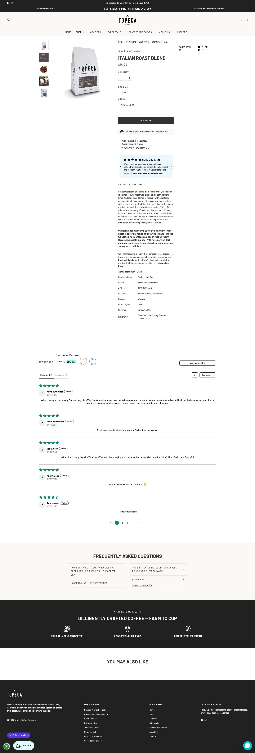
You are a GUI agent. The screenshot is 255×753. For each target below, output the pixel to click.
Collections (131, 42)
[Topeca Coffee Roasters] (127, 20)
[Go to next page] (143, 523)
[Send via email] (198, 50)
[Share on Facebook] (198, 46)
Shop (151, 714)
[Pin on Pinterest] (206, 46)
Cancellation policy (93, 741)
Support (153, 736)
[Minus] (120, 78)
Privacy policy (90, 723)
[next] (155, 3)
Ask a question (197, 363)
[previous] (100, 3)
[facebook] (8, 3)
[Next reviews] (171, 166)
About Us (153, 732)
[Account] (240, 20)
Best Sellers (144, 42)
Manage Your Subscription (96, 710)
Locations (154, 719)
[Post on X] (202, 47)
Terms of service (91, 727)
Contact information (93, 736)
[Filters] (194, 374)
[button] (124, 51)
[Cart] (246, 20)
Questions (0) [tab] (61, 375)
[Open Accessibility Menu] (6, 746)
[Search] (8, 20)
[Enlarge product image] (83, 71)
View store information (135, 148)
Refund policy (90, 719)
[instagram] (12, 3)
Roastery (143, 141)
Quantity (123, 72)
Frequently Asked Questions (96, 714)
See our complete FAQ (142, 585)
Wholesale (154, 723)
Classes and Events (158, 727)
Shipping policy (91, 732)
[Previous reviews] (121, 166)
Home (120, 42)
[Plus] (129, 78)
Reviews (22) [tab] (46, 375)
